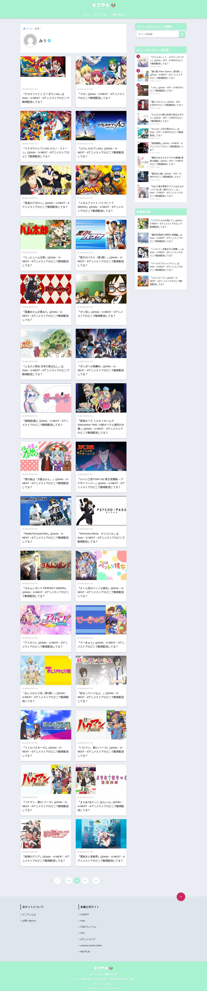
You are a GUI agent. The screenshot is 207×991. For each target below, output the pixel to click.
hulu (82, 921)
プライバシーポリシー (103, 984)
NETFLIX (85, 951)
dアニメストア (87, 939)
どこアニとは (100, 14)
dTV (82, 933)
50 (85, 880)
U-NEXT (84, 914)
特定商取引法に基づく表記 (121, 979)
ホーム (86, 14)
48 (68, 880)
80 (96, 880)
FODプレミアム (88, 927)
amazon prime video (91, 945)
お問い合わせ (118, 14)
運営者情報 (86, 979)
